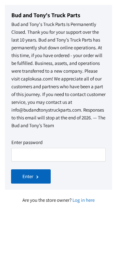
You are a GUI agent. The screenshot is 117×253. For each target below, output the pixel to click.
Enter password (27, 142)
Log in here (83, 200)
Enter (27, 176)
